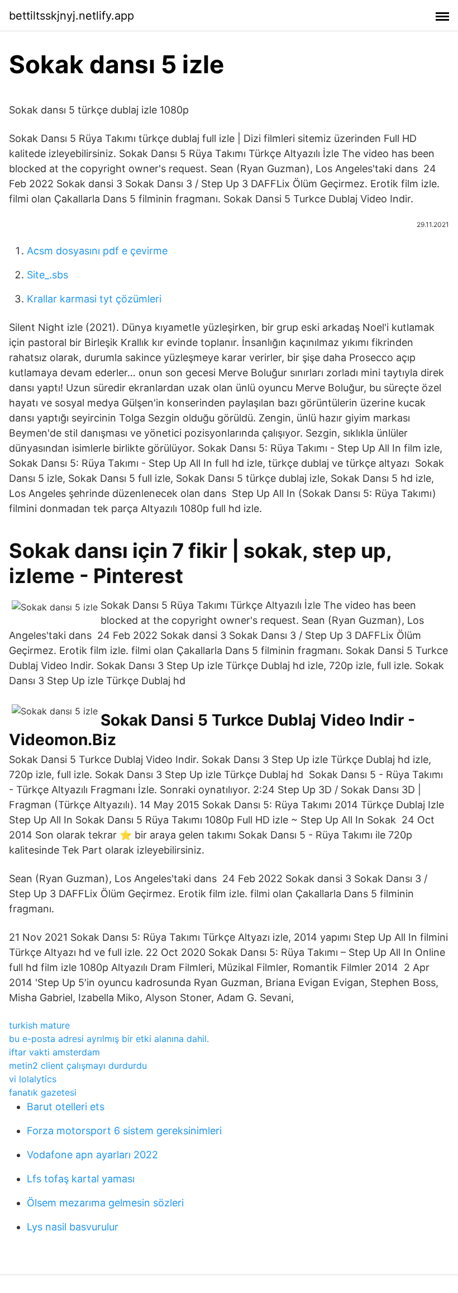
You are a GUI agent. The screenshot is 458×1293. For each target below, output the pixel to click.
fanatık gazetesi (43, 1092)
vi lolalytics (32, 1078)
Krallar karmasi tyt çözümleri (94, 299)
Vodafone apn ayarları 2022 (92, 1155)
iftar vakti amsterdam (54, 1052)
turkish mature (39, 1025)
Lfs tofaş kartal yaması (81, 1179)
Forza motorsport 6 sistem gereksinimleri (124, 1130)
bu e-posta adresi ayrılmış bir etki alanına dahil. (109, 1038)
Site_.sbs (47, 275)
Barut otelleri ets (65, 1106)
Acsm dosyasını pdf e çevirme (97, 251)
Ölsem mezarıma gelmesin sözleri (105, 1203)
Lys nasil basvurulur (72, 1227)
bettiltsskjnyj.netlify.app (71, 15)
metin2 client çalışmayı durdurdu (78, 1065)
